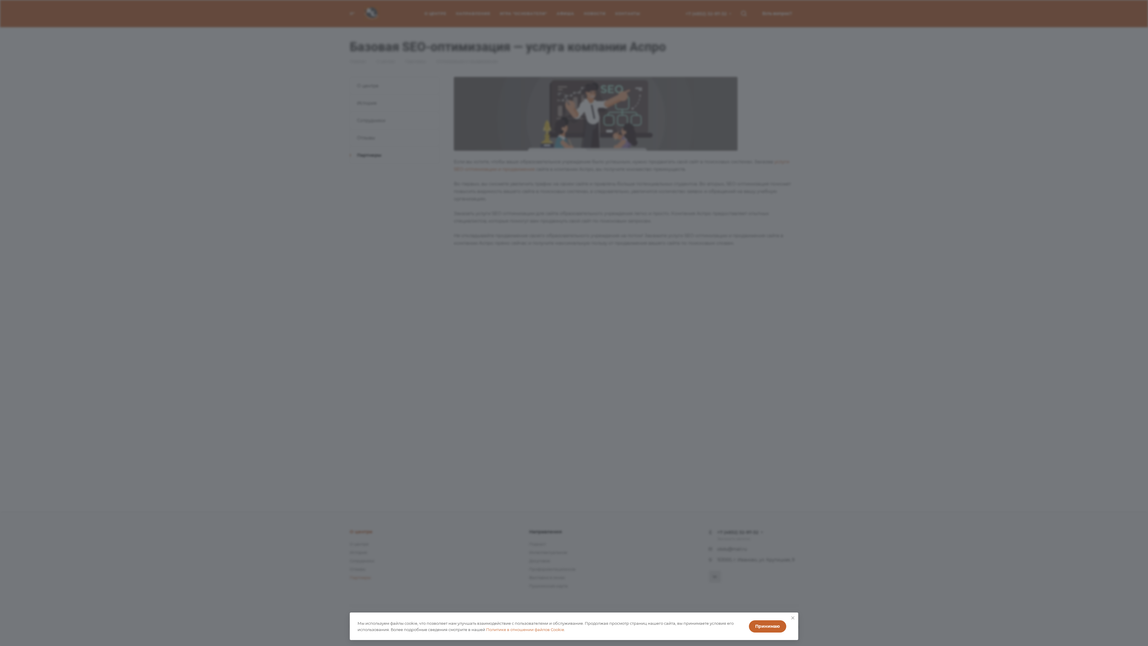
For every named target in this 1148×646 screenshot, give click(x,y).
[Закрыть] (792, 618)
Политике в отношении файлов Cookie (525, 629)
